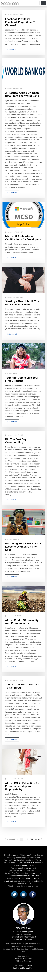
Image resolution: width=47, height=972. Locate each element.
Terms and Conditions (23, 965)
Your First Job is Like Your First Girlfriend (21, 379)
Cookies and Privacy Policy (23, 968)
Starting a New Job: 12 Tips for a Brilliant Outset (22, 303)
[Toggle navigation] (37, 3)
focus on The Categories (14, 873)
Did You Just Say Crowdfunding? (15, 441)
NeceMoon (30, 855)
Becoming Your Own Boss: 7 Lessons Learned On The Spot (23, 546)
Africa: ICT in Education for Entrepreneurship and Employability (22, 786)
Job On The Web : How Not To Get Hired (22, 686)
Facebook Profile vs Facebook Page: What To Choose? (20, 22)
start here (36, 858)
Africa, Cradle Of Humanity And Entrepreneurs (21, 622)
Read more (12, 49)
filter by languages (23, 871)
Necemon (9, 15)
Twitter (18, 884)
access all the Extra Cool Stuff (26, 876)
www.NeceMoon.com (23, 958)
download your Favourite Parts (23, 863)
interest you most (34, 873)
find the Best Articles (19, 860)
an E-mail (9, 881)
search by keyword (25, 868)
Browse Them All (35, 860)
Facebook (27, 884)
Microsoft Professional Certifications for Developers (23, 238)
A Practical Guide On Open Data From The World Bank (22, 94)
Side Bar (17, 878)
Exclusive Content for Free (23, 865)
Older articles (35, 839)
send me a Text (34, 878)
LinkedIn (39, 881)
